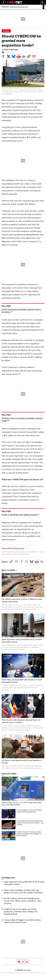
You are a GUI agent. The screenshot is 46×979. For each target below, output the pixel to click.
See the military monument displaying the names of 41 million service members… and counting (30, 823)
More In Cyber (8, 570)
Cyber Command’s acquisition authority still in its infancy (21, 310)
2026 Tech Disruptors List (19, 7)
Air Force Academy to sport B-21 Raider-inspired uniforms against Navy (29, 811)
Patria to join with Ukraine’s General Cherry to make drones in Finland (21, 721)
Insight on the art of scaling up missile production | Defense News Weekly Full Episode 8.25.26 (28, 833)
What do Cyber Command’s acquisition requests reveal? (22, 419)
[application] (23, 789)
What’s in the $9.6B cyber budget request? (19, 514)
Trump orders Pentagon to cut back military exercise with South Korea (22, 921)
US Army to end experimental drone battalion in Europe (22, 761)
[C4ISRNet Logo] (14, 2)
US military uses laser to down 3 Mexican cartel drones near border (22, 600)
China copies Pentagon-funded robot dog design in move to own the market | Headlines (23, 891)
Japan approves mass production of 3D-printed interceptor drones (22, 640)
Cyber (6, 30)
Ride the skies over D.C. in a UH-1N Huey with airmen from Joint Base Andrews (21, 803)
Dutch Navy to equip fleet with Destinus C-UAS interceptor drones (22, 680)
